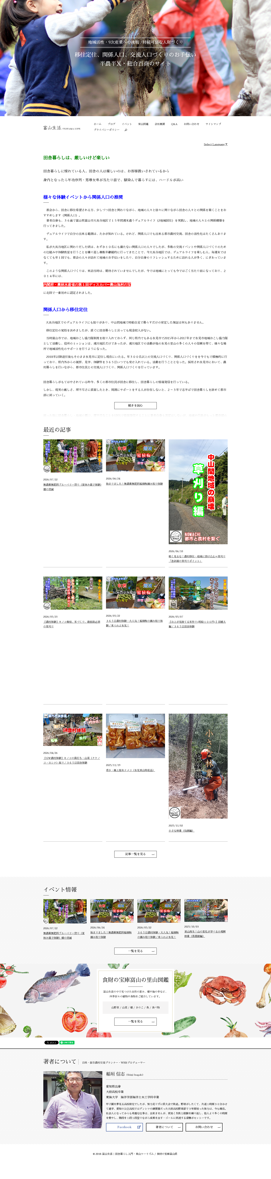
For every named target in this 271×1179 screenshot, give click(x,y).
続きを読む (135, 405)
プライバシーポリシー (106, 130)
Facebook (124, 1127)
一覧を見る (135, 951)
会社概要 (160, 124)
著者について (164, 1127)
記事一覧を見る (135, 854)
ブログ (111, 124)
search (127, 130)
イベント (127, 124)
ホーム (97, 124)
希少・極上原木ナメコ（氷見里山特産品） (130, 770)
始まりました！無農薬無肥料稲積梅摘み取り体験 (134, 483)
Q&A (174, 124)
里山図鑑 (143, 124)
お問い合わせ (191, 124)
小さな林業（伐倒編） (181, 830)
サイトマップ (213, 124)
